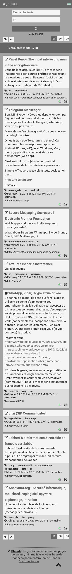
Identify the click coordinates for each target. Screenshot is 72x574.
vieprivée (36, 274)
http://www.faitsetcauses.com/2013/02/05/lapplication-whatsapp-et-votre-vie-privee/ (36, 343)
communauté (25, 465)
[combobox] (36, 19)
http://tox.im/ (14, 281)
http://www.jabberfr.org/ (19, 475)
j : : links (11, 4)
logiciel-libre (14, 418)
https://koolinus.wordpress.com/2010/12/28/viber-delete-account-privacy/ (36, 351)
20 (54, 38)
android (35, 190)
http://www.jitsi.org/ (17, 425)
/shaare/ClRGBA (15, 401)
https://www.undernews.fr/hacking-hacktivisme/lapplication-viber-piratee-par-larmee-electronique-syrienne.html (32, 361)
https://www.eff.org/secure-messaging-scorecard (33, 252)
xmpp (11, 465)
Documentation (29, 561)
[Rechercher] (36, 29)
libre (24, 468)
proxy (31, 517)
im (33, 48)
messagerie (21, 90)
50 (60, 38)
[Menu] (69, 5)
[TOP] (58, 565)
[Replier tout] (11, 39)
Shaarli (16, 551)
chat (30, 241)
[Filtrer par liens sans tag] (5, 39)
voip (24, 391)
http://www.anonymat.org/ (21, 524)
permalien (34, 94)
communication (16, 241)
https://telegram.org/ (18, 179)
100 (66, 38)
